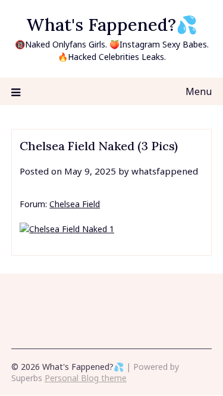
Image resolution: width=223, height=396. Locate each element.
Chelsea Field (74, 204)
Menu (199, 91)
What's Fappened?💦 (111, 25)
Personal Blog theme (86, 378)
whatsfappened (164, 171)
